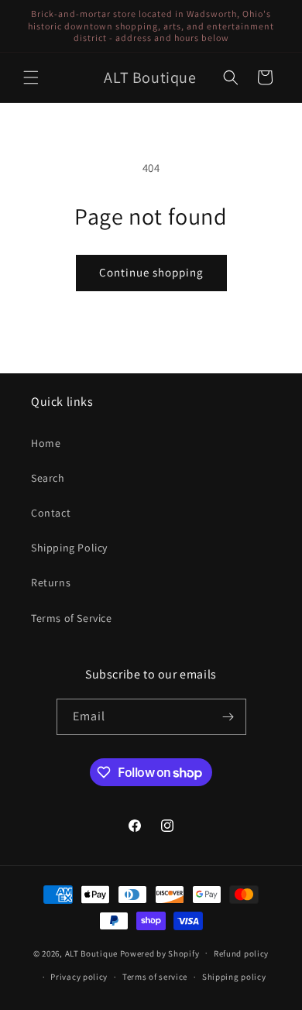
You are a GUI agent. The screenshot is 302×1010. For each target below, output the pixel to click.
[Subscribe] (228, 717)
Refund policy (241, 953)
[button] (31, 77)
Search (48, 478)
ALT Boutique (91, 952)
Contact (50, 513)
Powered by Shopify (160, 952)
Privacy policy (79, 976)
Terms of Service (71, 618)
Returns (50, 582)
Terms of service (154, 976)
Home (45, 443)
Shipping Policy (69, 548)
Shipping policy (234, 976)
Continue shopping (151, 272)
